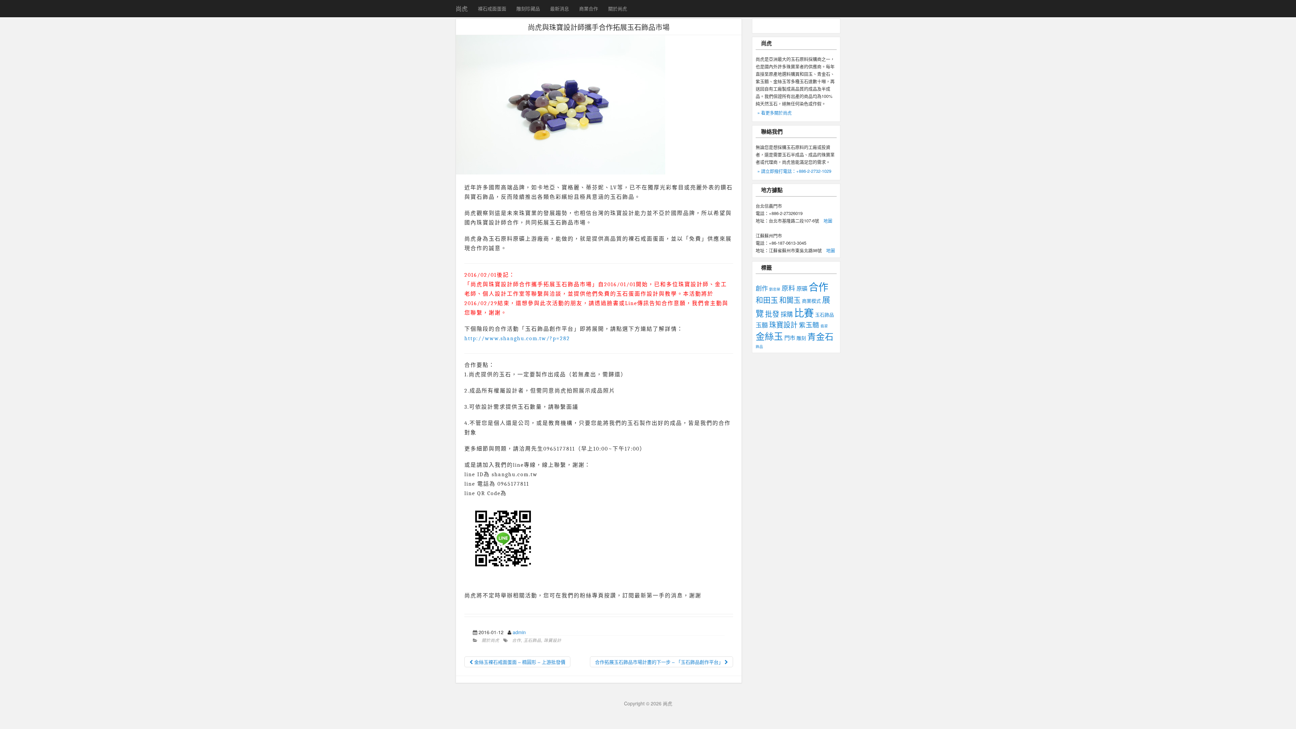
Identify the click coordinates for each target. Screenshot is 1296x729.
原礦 (801, 288)
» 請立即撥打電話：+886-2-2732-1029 (794, 171)
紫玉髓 (809, 324)
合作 (516, 640)
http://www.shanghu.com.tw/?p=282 (517, 338)
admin (519, 632)
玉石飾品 (532, 640)
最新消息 (559, 8)
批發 (772, 313)
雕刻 (801, 337)
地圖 (828, 220)
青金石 (820, 336)
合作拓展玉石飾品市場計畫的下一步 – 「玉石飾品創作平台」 (660, 661)
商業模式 (811, 300)
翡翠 (824, 325)
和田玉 (767, 299)
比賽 (804, 312)
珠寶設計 (552, 640)
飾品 (759, 346)
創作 (762, 288)
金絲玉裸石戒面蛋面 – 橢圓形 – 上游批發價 (519, 661)
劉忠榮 (774, 289)
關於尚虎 (617, 8)
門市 (789, 337)
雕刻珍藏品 (528, 8)
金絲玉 (769, 336)
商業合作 (588, 8)
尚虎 (462, 8)
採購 (787, 313)
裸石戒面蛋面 (492, 8)
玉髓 (762, 324)
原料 (788, 288)
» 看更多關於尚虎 (774, 112)
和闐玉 (790, 300)
